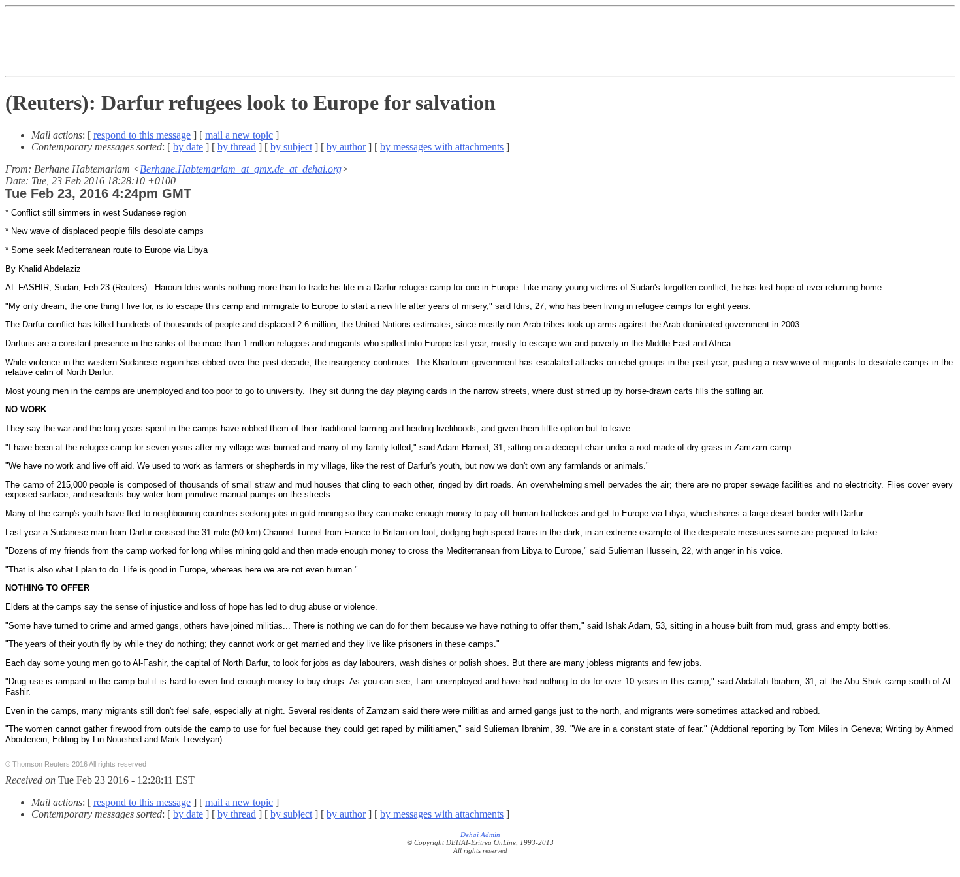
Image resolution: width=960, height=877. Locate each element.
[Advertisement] (480, 41)
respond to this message (142, 135)
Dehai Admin (480, 834)
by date (188, 146)
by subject (291, 146)
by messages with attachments (442, 146)
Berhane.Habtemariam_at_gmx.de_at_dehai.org (241, 168)
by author (346, 146)
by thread (236, 146)
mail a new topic (239, 135)
